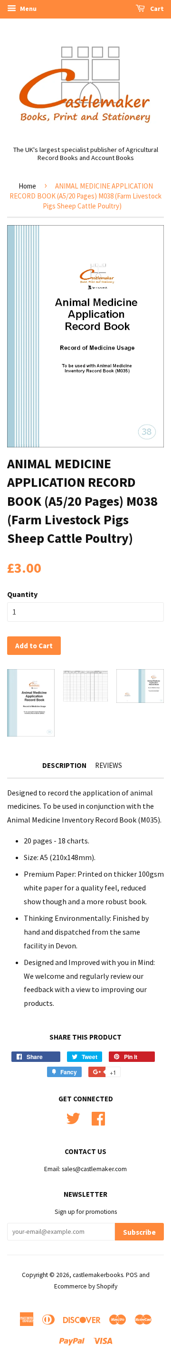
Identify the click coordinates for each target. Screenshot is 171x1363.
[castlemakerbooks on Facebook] (98, 1117)
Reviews (108, 765)
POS (132, 1275)
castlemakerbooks (98, 1275)
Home (27, 185)
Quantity (22, 594)
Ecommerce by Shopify (85, 1286)
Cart (156, 8)
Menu (28, 8)
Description (64, 765)
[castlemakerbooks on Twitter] (73, 1117)
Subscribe (139, 1232)
